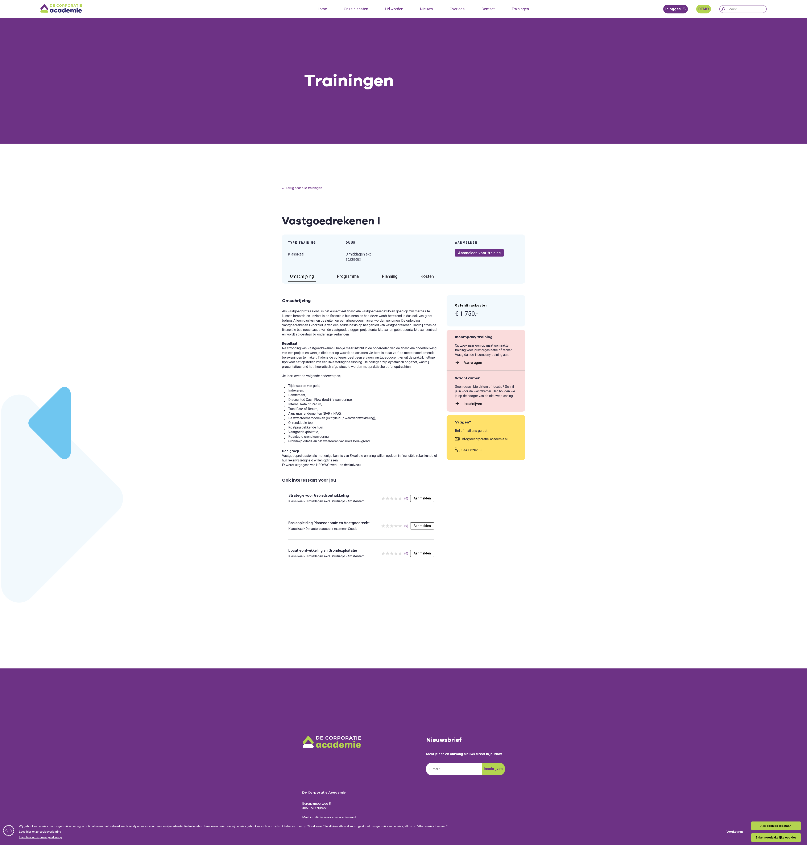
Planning (389, 276)
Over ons (457, 9)
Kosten (427, 276)
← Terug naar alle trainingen (302, 188)
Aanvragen (472, 362)
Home (322, 9)
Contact (488, 9)
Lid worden (394, 9)
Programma (348, 276)
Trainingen (520, 9)
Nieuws (426, 9)
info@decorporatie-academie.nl (484, 439)
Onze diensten (356, 9)
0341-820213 (471, 450)
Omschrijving (302, 276)
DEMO (703, 9)
